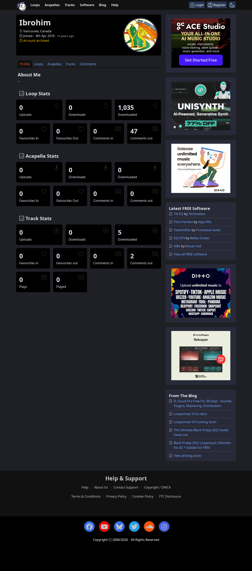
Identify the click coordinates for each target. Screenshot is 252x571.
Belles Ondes (199, 238)
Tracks (70, 5)
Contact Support (126, 487)
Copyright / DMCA (157, 487)
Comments (88, 64)
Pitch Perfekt (183, 222)
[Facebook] (89, 526)
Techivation (196, 214)
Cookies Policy (142, 496)
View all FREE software (190, 254)
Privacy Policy (116, 496)
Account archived (36, 40)
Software (87, 5)
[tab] (25, 64)
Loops (35, 5)
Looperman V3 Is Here (190, 414)
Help (114, 5)
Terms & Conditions (86, 496)
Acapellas (52, 5)
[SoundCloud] (149, 526)
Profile (25, 64)
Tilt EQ (178, 214)
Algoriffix (204, 222)
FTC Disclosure (170, 496)
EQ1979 (179, 238)
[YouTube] (104, 526)
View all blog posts (187, 455)
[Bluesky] (119, 526)
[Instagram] (164, 526)
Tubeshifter (182, 230)
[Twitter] (134, 526)
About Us (101, 487)
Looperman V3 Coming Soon (195, 422)
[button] (232, 4)
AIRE (177, 246)
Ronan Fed (193, 246)
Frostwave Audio (208, 230)
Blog (102, 5)
